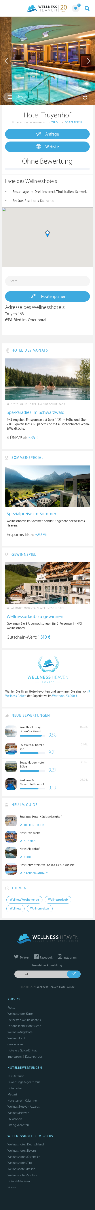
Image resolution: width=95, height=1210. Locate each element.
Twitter (24, 957)
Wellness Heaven (18, 1113)
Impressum (15, 1057)
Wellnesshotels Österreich (24, 1157)
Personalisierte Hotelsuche (24, 1026)
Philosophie (15, 1119)
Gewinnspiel (15, 1044)
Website (52, 146)
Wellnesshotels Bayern (22, 1151)
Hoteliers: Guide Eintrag (23, 1050)
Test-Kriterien (16, 1076)
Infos (18, 97)
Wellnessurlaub (58, 900)
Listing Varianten (18, 1125)
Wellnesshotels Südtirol (22, 1175)
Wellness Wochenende (24, 900)
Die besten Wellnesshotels (24, 1020)
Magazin (13, 1094)
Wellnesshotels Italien (21, 1169)
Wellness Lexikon (18, 1038)
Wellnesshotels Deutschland (26, 1144)
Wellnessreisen (39, 908)
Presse (11, 1007)
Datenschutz (33, 1057)
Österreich (73, 122)
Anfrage (52, 134)
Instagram (69, 957)
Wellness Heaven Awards (24, 1107)
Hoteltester (15, 1088)
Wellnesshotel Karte (20, 1014)
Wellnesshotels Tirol (20, 1163)
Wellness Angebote (20, 1032)
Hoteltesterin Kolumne (22, 1101)
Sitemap (13, 1187)
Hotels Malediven (19, 1181)
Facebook (45, 957)
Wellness (15, 908)
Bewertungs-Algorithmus (24, 1082)
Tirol (55, 122)
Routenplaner (52, 296)
